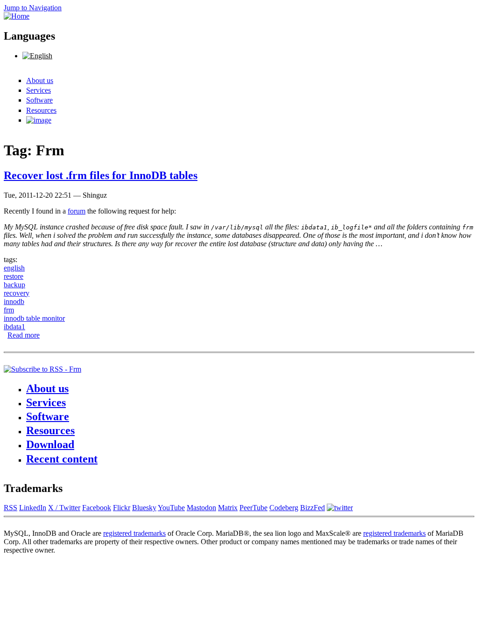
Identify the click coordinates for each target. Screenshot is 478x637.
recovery (16, 293)
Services (38, 90)
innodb (14, 301)
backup (14, 285)
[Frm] (37, 56)
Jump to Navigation (33, 8)
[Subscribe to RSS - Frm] (42, 369)
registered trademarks (134, 533)
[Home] (16, 16)
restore (13, 276)
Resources (41, 110)
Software (39, 100)
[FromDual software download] (38, 120)
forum (76, 211)
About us (39, 80)
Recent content (62, 459)
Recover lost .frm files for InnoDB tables (100, 175)
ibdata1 (14, 327)
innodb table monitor (34, 318)
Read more (23, 335)
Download (50, 444)
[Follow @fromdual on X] (340, 508)
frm (9, 310)
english (14, 268)
